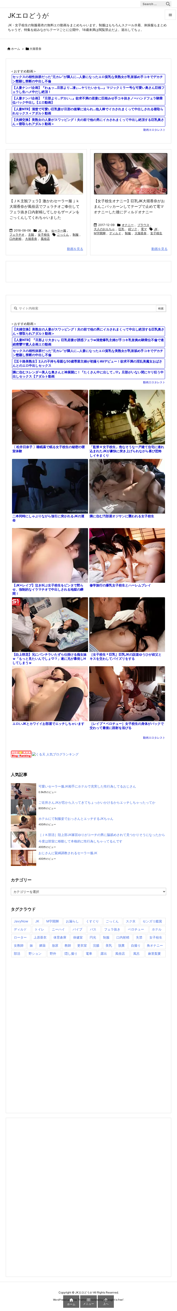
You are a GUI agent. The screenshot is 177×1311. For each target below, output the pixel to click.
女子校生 (44, 234)
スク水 (131, 921)
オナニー (128, 225)
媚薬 (42, 945)
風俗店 (45, 239)
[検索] (168, 4)
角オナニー (155, 945)
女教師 (19, 945)
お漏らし (72, 921)
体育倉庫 (59, 937)
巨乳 (121, 229)
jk (46, 230)
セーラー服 (58, 230)
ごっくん (63, 234)
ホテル (157, 929)
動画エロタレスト (154, 129)
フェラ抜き (112, 929)
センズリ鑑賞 (152, 921)
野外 (53, 953)
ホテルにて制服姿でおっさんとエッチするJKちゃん (75, 818)
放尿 (55, 945)
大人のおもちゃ (104, 229)
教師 (68, 945)
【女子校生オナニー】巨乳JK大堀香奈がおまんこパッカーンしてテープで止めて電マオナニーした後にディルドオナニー (129, 206)
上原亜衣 (40, 937)
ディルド (115, 233)
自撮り (136, 945)
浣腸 (96, 945)
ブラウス (143, 225)
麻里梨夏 (154, 953)
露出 (103, 953)
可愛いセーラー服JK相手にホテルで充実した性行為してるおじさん (87, 786)
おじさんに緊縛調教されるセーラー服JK (67, 853)
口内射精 (15, 239)
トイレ (39, 929)
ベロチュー (136, 929)
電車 (89, 953)
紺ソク (132, 229)
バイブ (77, 929)
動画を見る (75, 249)
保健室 (78, 937)
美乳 (109, 945)
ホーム (15, 49)
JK (39, 230)
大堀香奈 (31, 239)
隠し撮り (71, 953)
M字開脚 (100, 233)
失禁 (139, 937)
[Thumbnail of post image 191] (46, 174)
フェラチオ (16, 234)
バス (93, 929)
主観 (31, 234)
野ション (35, 953)
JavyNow (21, 921)
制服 (76, 234)
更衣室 (82, 945)
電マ (144, 229)
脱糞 (121, 945)
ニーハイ (58, 929)
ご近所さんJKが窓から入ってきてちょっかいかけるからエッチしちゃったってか (96, 802)
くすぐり (92, 921)
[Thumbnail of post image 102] (131, 174)
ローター (20, 937)
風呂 (136, 953)
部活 (17, 953)
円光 (93, 937)
